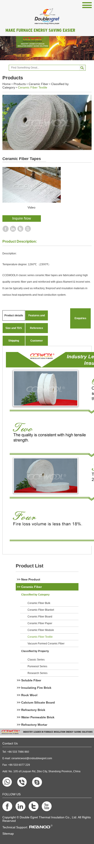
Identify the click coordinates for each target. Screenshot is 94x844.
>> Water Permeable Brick (35, 717)
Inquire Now (21, 218)
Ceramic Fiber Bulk (39, 603)
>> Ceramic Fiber (29, 587)
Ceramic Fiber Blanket (41, 609)
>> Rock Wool (27, 695)
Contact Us (10, 743)
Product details (13, 315)
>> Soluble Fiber (29, 680)
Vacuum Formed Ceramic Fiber (46, 643)
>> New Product (28, 579)
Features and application (36, 317)
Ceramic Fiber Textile (32, 87)
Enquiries (80, 318)
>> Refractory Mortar (32, 724)
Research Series (37, 673)
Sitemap (8, 833)
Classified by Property (35, 651)
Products (20, 84)
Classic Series (36, 659)
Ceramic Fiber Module (41, 630)
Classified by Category (35, 594)
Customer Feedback (36, 342)
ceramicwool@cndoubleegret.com (31, 758)
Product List (29, 566)
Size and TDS (13, 328)
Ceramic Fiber (38, 84)
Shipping (13, 340)
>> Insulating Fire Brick (34, 687)
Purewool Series (37, 666)
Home (6, 84)
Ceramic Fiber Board (40, 616)
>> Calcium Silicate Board (36, 702)
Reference (36, 328)
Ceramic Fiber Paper (40, 623)
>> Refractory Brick (31, 710)
